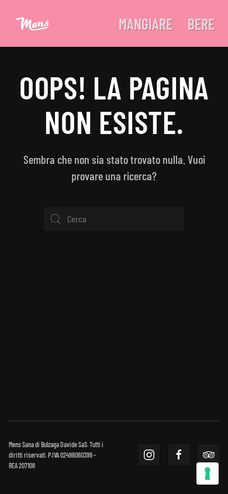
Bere (201, 24)
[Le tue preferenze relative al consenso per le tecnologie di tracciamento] (207, 473)
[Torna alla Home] (32, 23)
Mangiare (145, 24)
